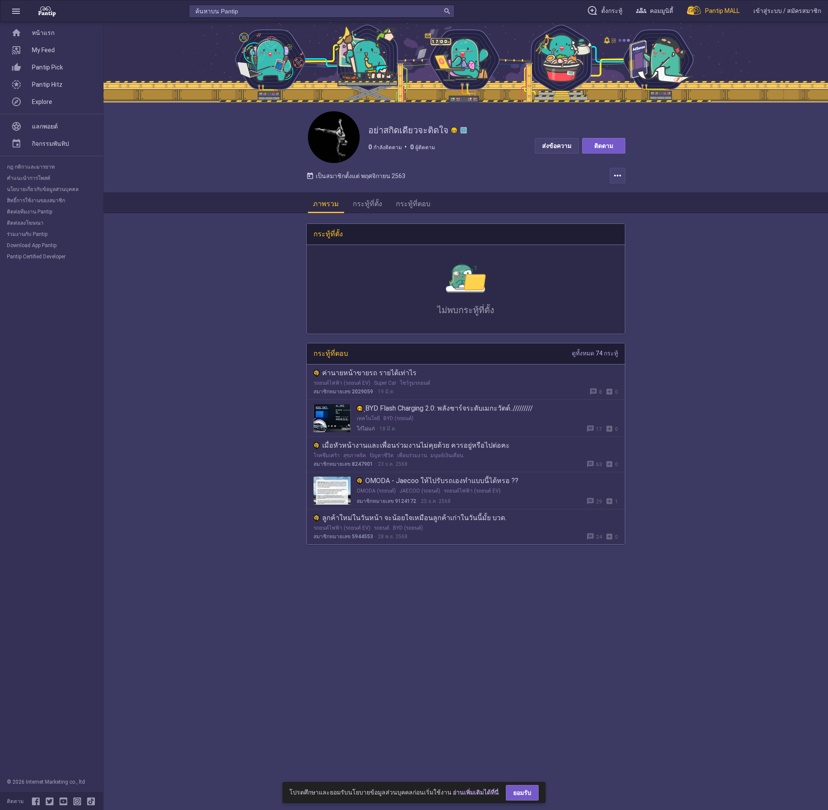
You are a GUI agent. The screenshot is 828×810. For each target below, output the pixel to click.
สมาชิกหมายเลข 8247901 (343, 464)
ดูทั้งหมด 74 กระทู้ (595, 353)
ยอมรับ (522, 792)
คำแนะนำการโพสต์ (28, 178)
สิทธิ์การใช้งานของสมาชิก (36, 201)
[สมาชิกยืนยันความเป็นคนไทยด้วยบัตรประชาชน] (454, 130)
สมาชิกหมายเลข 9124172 (386, 501)
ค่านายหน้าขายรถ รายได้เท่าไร (369, 373)
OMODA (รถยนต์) (376, 491)
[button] (15, 11)
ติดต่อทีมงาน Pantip (29, 212)
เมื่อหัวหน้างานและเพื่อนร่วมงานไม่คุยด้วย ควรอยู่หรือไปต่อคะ (416, 445)
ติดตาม (603, 145)
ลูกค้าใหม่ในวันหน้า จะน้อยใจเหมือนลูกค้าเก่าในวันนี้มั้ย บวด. (414, 518)
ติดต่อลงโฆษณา (25, 223)
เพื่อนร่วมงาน (412, 455)
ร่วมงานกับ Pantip (27, 234)
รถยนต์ (381, 528)
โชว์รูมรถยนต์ (415, 383)
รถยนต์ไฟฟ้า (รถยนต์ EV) (342, 383)
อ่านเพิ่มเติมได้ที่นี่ (476, 792)
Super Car (385, 383)
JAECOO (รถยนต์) (419, 491)
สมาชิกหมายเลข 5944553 (343, 537)
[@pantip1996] (91, 801)
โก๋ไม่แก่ (366, 429)
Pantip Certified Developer (36, 257)
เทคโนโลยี (368, 418)
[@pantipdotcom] (79, 801)
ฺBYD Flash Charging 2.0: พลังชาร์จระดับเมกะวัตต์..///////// (449, 408)
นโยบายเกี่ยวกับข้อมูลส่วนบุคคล (42, 189)
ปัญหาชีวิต (382, 455)
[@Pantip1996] (51, 801)
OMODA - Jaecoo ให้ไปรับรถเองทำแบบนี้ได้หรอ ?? (441, 481)
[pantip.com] (47, 11)
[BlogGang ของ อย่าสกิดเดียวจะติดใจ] (463, 130)
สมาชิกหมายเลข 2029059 (343, 392)
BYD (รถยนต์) (398, 418)
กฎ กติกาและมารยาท (31, 167)
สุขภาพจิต (354, 455)
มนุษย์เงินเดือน (446, 455)
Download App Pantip (31, 245)
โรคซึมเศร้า (327, 455)
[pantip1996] (65, 801)
